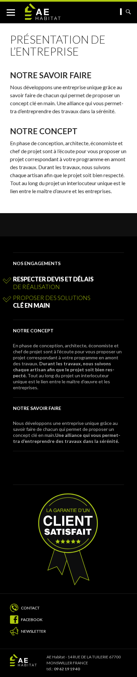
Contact (30, 607)
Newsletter (33, 631)
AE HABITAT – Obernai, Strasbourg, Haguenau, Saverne (55, 11)
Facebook (32, 619)
